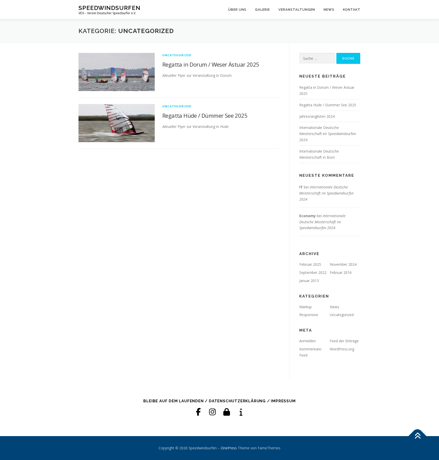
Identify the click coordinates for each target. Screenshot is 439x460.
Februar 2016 (341, 272)
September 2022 (312, 272)
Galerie (262, 9)
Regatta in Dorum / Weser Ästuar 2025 (210, 64)
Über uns (237, 9)
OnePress (229, 448)
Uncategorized (177, 55)
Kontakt (351, 9)
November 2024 (343, 264)
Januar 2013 (309, 280)
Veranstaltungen (296, 9)
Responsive (308, 314)
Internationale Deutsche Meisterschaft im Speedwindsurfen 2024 (327, 133)
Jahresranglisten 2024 (317, 116)
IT (301, 187)
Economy (307, 215)
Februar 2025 (310, 264)
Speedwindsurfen (109, 7)
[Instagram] (212, 412)
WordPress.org (342, 349)
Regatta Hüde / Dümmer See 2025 (204, 115)
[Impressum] (241, 412)
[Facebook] (198, 412)
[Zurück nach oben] (418, 436)
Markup (305, 306)
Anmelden (307, 340)
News (329, 9)
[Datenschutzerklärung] (226, 412)
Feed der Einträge (344, 340)
